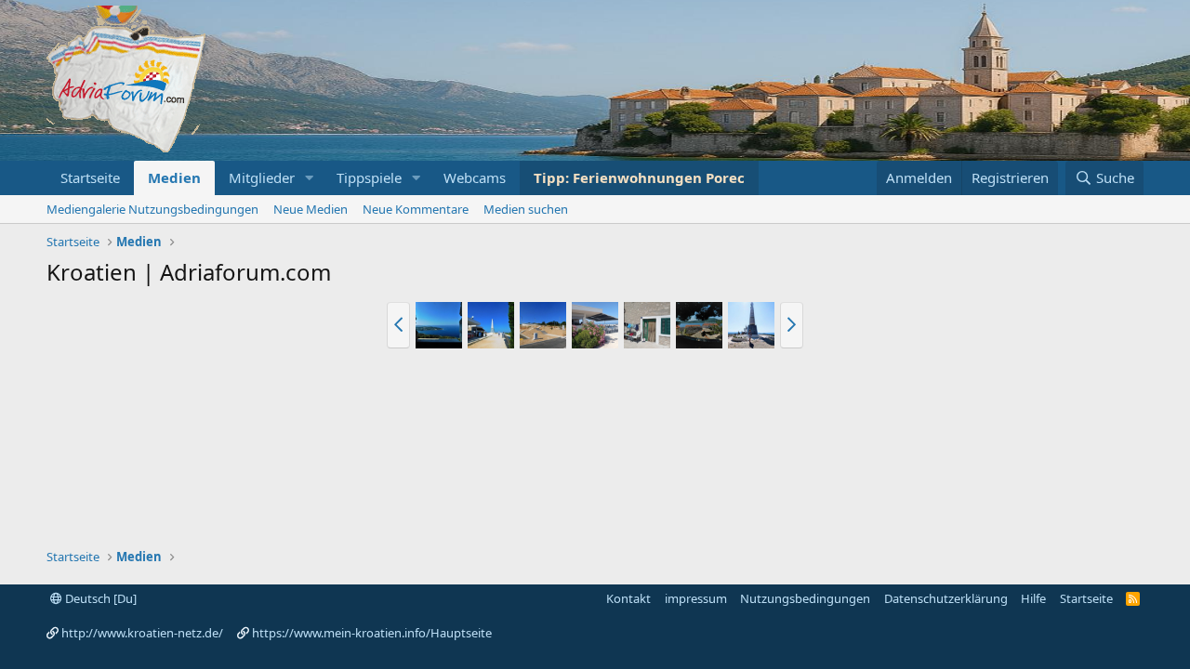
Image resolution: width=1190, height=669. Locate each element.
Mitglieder (262, 177)
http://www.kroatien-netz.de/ (142, 632)
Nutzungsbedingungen (805, 598)
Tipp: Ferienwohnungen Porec (639, 177)
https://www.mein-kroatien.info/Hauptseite (372, 632)
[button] (310, 178)
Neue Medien (310, 209)
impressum (696, 598)
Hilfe (1033, 598)
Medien (174, 177)
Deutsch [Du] (99, 598)
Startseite (90, 177)
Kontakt (628, 598)
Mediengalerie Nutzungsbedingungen (152, 209)
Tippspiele (369, 177)
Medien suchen (525, 209)
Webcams (474, 177)
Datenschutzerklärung (946, 598)
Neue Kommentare (416, 209)
